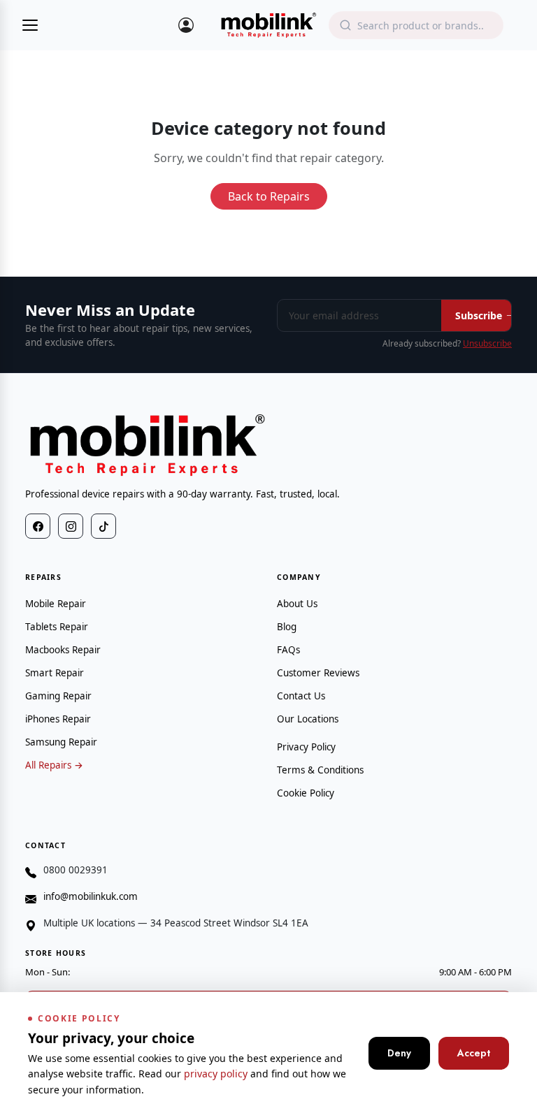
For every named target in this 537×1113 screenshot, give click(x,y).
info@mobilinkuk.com (90, 896)
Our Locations (307, 719)
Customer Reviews (318, 673)
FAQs (288, 649)
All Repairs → (54, 765)
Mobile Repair (55, 603)
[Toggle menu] (30, 25)
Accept (473, 1053)
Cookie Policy (305, 793)
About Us (297, 603)
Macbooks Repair (63, 649)
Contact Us (301, 696)
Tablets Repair (56, 626)
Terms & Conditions (320, 770)
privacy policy (216, 1073)
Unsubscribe (487, 343)
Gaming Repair (58, 696)
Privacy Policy (306, 747)
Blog (286, 626)
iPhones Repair (58, 719)
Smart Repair (54, 673)
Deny (399, 1053)
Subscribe (478, 315)
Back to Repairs (269, 196)
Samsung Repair (61, 742)
